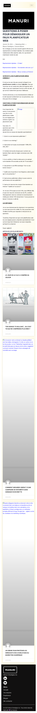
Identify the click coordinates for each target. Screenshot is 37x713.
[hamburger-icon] (32, 5)
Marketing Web (20, 44)
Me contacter (7, 701)
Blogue (5, 698)
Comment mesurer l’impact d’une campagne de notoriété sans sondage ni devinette (18, 490)
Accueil (5, 690)
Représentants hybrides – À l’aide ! (12, 63)
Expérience (7, 695)
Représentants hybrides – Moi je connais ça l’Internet (18, 72)
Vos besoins (7, 692)
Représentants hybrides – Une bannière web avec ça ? (18, 67)
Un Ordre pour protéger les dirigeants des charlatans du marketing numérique (17, 653)
